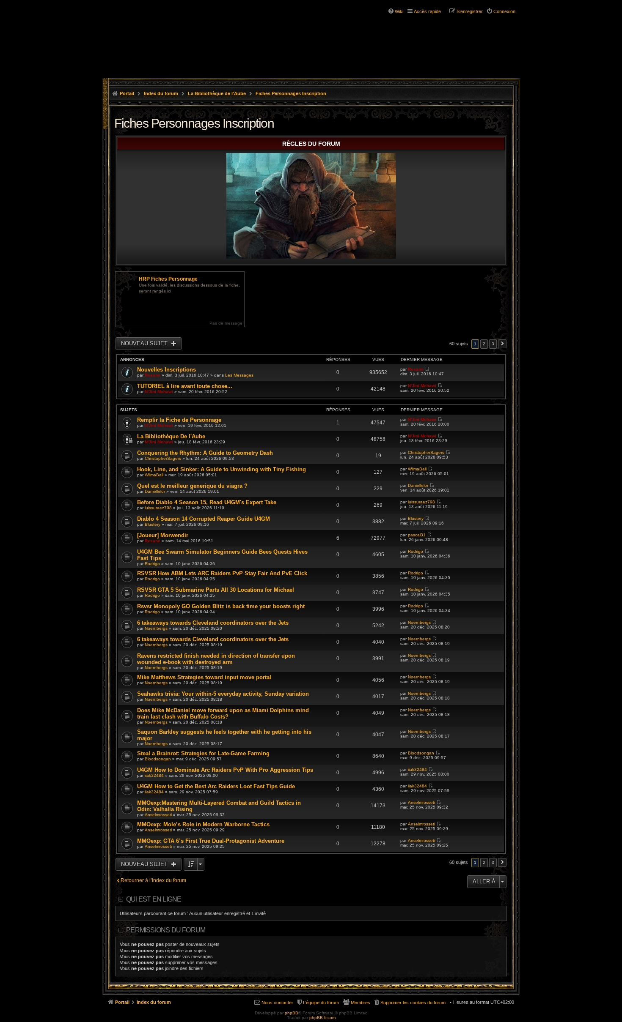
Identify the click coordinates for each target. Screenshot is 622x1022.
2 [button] (484, 344)
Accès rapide (427, 11)
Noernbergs (156, 628)
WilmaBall (154, 475)
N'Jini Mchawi (159, 391)
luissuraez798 (158, 508)
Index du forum (161, 93)
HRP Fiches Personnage (168, 279)
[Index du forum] (153, 33)
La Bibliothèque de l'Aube (217, 93)
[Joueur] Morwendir (162, 535)
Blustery (152, 524)
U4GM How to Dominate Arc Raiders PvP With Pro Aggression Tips (225, 770)
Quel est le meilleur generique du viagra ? (192, 486)
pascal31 (417, 535)
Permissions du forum (165, 930)
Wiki (399, 11)
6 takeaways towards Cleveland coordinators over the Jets (213, 623)
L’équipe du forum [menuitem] (321, 1002)
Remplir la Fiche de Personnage (179, 420)
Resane (152, 375)
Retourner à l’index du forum (153, 880)
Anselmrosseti (158, 814)
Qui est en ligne (153, 899)
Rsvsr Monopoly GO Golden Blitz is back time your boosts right (221, 606)
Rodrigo (152, 563)
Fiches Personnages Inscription (291, 93)
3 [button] (493, 344)
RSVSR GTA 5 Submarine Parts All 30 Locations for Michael (215, 590)
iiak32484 (154, 775)
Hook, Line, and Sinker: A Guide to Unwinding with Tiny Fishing (221, 469)
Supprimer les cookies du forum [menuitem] (413, 1002)
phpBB (291, 1013)
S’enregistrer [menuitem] (470, 11)
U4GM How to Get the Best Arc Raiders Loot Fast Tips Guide (216, 786)
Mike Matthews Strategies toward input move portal (204, 677)
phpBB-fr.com (322, 1017)
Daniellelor (155, 491)
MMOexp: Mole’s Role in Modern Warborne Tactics (203, 824)
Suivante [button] (502, 343)
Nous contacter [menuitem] (277, 1002)
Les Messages (239, 375)
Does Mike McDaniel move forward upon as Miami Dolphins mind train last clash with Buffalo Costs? (223, 713)
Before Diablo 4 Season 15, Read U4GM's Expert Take (206, 502)
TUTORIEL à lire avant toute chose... (184, 386)
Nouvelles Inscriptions (166, 369)
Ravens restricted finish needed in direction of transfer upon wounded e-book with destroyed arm (216, 659)
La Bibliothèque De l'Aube (171, 436)
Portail (127, 93)
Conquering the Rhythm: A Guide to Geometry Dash (205, 453)
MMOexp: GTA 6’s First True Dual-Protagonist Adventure (210, 841)
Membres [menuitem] (360, 1002)
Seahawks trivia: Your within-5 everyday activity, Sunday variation (223, 694)
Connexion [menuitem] (504, 11)
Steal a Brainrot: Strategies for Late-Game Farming (203, 753)
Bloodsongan (158, 759)
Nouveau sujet (145, 343)
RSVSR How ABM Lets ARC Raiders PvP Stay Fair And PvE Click (222, 573)
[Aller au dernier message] (427, 369)
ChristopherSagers (163, 458)
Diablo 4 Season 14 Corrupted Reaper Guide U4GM (203, 519)
